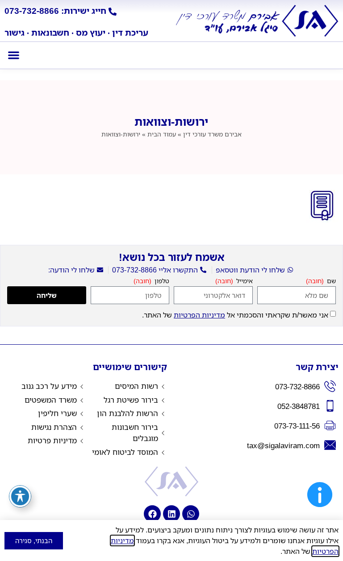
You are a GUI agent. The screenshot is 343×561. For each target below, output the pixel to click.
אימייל (243, 281)
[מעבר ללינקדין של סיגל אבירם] (171, 513)
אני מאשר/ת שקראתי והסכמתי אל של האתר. (235, 315)
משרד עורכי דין (212, 134)
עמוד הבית (161, 134)
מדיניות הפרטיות (199, 315)
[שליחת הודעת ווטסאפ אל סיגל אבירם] (190, 513)
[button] (13, 55)
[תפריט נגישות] (20, 496)
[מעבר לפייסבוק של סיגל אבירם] (152, 513)
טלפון (161, 281)
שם (330, 281)
